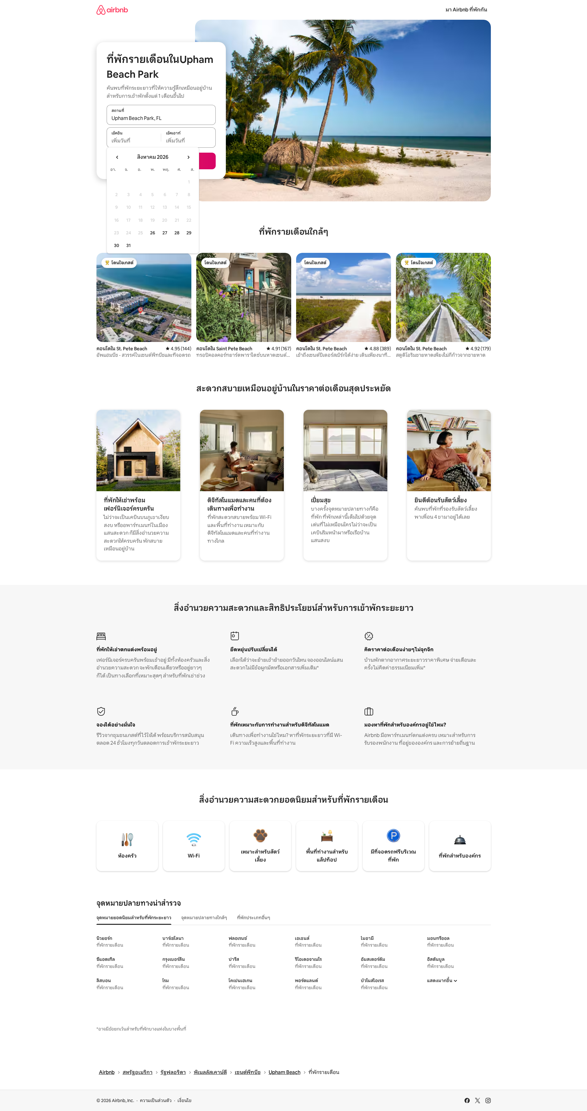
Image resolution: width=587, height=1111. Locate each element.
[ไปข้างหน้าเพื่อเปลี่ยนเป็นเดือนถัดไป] (188, 157)
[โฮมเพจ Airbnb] (112, 9)
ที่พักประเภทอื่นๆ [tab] (253, 917)
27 (164, 233)
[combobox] (161, 118)
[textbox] (134, 141)
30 (116, 245)
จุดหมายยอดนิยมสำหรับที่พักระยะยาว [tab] (133, 917)
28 (176, 233)
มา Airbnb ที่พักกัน (466, 9)
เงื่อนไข (184, 1100)
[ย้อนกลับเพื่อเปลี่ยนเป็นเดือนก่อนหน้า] (117, 157)
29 (188, 233)
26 (152, 233)
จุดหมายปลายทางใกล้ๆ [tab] (204, 917)
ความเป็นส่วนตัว (156, 1100)
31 (128, 245)
